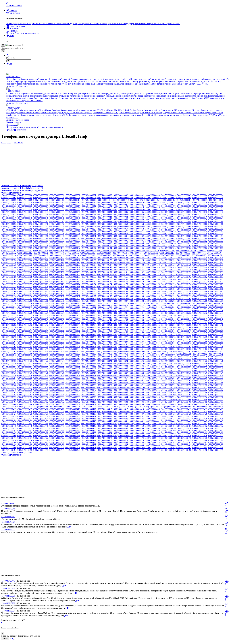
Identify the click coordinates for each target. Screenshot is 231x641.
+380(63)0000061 (24, 226)
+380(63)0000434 (8, 419)
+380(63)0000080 (40, 236)
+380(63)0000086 (104, 238)
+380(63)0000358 (168, 378)
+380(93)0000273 (152, 334)
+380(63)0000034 (72, 212)
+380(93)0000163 (24, 279)
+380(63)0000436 (104, 419)
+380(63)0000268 (104, 332)
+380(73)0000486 (56, 445)
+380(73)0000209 (199, 301)
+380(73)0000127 (72, 260)
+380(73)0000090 (88, 241)
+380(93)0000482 (104, 443)
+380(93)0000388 (72, 395)
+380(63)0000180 (136, 286)
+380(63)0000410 (199, 404)
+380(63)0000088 (199, 238)
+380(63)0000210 (8, 303)
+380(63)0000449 (56, 426)
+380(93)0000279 (215, 337)
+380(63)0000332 (40, 366)
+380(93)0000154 (40, 274)
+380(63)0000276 (40, 337)
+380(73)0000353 (168, 375)
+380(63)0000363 (183, 380)
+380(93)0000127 (88, 260)
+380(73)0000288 (183, 342)
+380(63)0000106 (168, 248)
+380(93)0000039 (120, 214)
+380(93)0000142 (136, 267)
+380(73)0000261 (8, 330)
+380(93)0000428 (199, 414)
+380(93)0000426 (104, 414)
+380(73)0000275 (8, 337)
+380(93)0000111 (214, 250)
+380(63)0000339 (152, 368)
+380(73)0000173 (40, 284)
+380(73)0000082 (152, 236)
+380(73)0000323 (72, 361)
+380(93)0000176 (199, 284)
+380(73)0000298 (215, 346)
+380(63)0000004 (199, 195)
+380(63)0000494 (199, 447)
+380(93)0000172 (8, 284)
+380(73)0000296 (120, 346)
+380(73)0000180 (152, 286)
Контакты (21, 130)
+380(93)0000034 (104, 212)
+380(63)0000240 (104, 318)
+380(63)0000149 (215, 270)
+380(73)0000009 (8, 200)
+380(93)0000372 (199, 385)
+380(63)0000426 (72, 414)
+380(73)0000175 (136, 284)
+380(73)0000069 (199, 229)
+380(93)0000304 (72, 351)
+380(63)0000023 (215, 205)
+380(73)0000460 (152, 431)
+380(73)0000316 (183, 356)
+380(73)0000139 (199, 265)
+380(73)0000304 (56, 351)
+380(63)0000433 (183, 416)
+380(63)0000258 (72, 327)
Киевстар (95, 23)
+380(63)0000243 (24, 320)
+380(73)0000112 (24, 253)
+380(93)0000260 (199, 327)
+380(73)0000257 (40, 327)
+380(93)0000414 (199, 407)
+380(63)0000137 (88, 265)
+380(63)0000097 (183, 243)
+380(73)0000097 (199, 243)
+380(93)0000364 (40, 383)
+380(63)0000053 (88, 221)
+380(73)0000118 (87, 255)
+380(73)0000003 (168, 195)
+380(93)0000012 (167, 200)
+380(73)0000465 (168, 433)
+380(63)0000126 (8, 260)
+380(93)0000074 (8, 233)
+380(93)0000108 (72, 250)
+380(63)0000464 (104, 433)
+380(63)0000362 (136, 380)
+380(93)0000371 (152, 385)
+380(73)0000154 (24, 274)
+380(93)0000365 (88, 383)
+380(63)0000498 (168, 450)
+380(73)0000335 (199, 366)
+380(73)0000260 (183, 327)
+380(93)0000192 (72, 294)
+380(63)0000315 (120, 356)
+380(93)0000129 (183, 260)
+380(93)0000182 (40, 289)
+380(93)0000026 (168, 207)
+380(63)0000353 (152, 375)
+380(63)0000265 (183, 330)
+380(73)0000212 (119, 303)
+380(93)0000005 (56, 197)
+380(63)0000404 (136, 402)
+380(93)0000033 (56, 212)
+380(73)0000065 (8, 229)
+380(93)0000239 (88, 318)
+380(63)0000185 (152, 289)
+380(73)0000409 (168, 404)
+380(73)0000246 (183, 320)
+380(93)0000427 (152, 414)
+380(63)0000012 (135, 200)
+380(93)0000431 (120, 416)
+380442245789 (8, 603)
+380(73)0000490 (24, 447)
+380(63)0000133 (120, 262)
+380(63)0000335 (183, 366)
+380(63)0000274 (168, 334)
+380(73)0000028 (24, 209)
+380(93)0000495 (56, 450)
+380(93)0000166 (168, 279)
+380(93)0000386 (199, 392)
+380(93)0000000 (40, 195)
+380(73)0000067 (104, 229)
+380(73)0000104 (88, 248)
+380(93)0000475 (215, 438)
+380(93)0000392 (40, 397)
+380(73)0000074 (215, 231)
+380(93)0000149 (24, 272)
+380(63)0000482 (72, 443)
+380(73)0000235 (104, 315)
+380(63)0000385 (120, 392)
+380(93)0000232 (199, 313)
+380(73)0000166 (152, 279)
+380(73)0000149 (8, 272)
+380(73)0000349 (199, 373)
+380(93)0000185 (183, 289)
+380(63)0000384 (72, 392)
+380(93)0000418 (168, 409)
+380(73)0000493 (168, 447)
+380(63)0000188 (72, 291)
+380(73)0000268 (120, 332)
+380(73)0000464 (120, 433)
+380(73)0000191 (8, 294)
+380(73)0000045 (168, 217)
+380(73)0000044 (120, 217)
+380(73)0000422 (120, 411)
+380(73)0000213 (167, 303)
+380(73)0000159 (40, 277)
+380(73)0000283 (168, 339)
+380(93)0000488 (168, 445)
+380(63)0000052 (40, 221)
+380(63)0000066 (40, 229)
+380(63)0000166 (136, 279)
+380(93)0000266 (40, 332)
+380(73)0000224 (24, 310)
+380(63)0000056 (8, 224)
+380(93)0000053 (120, 221)
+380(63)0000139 (183, 265)
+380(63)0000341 (24, 371)
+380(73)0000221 (104, 308)
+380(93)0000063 (152, 226)
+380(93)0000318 (72, 358)
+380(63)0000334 (136, 366)
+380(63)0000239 (56, 318)
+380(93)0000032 (8, 212)
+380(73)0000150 (56, 272)
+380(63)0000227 (152, 310)
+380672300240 (8, 588)
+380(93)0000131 (56, 262)
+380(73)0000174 (88, 284)
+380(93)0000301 (152, 349)
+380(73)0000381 (168, 390)
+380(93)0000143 (183, 267)
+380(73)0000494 (215, 447)
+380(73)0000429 (8, 416)
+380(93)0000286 (104, 342)
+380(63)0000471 (215, 435)
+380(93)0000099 (88, 246)
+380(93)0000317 (24, 358)
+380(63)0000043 (56, 217)
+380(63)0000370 (72, 385)
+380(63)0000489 (183, 445)
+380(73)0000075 (40, 233)
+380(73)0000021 (136, 205)
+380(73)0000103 (40, 248)
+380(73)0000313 (40, 356)
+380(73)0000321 (199, 358)
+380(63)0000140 (8, 267)
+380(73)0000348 (152, 373)
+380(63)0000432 (136, 416)
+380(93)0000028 (40, 209)
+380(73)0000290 (56, 344)
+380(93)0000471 (24, 438)
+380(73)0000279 (199, 337)
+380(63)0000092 (168, 241)
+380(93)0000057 (88, 224)
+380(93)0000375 (120, 387)
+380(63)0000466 (199, 433)
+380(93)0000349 (215, 373)
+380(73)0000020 (88, 205)
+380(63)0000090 (72, 241)
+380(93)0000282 (136, 339)
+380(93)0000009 (24, 200)
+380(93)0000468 (104, 435)
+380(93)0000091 (152, 241)
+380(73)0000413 (135, 407)
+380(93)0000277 (120, 337)
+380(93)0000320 (168, 358)
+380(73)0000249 (104, 322)
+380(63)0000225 (56, 310)
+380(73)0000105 (136, 248)
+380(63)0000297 (152, 346)
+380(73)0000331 (8, 366)
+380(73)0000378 (24, 390)
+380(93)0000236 (168, 315)
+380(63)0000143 (152, 267)
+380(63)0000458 (40, 431)
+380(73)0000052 (56, 221)
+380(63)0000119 (119, 255)
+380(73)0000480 (215, 440)
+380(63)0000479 (152, 440)
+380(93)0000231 (152, 313)
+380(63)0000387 (215, 392)
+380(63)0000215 (24, 306)
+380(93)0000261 (24, 330)
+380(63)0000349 (183, 373)
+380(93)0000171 (183, 282)
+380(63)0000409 (152, 404)
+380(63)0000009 (215, 197)
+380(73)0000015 (72, 202)
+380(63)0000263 (88, 330)
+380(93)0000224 (40, 310)
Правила (10, 33)
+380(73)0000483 (136, 443)
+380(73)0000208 (152, 301)
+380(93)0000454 (104, 428)
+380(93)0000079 (24, 236)
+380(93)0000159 (56, 277)
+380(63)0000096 (136, 243)
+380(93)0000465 (183, 433)
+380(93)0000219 (24, 308)
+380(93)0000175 (152, 284)
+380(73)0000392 (24, 397)
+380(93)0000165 (120, 279)
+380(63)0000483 (120, 443)
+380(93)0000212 (135, 303)
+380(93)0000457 (24, 431)
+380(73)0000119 (135, 255)
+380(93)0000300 (104, 349)
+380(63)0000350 (8, 375)
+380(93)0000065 (24, 229)
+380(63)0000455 (120, 428)
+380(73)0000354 (215, 375)
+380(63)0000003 (152, 195)
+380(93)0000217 (152, 306)
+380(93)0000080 (72, 236)
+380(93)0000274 (199, 334)
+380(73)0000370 (88, 385)
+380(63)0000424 (199, 411)
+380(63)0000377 (183, 387)
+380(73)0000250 (152, 322)
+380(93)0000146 (104, 270)
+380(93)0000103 (56, 248)
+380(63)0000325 (152, 361)
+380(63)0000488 (136, 445)
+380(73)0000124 (152, 258)
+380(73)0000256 (215, 325)
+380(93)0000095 (120, 243)
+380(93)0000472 (72, 438)
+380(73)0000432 (152, 416)
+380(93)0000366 (136, 383)
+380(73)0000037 (8, 214)
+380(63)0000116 (198, 253)
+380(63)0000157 (152, 274)
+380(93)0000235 (120, 315)
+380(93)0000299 (56, 349)
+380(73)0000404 (152, 402)
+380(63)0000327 (24, 363)
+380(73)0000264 (152, 330)
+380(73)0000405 (199, 402)
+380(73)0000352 (120, 375)
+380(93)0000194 (168, 294)
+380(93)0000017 (183, 202)
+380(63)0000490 (8, 447)
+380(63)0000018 (199, 202)
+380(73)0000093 (8, 243)
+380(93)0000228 (8, 313)
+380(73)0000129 (168, 260)
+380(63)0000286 (72, 342)
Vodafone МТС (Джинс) (67, 23)
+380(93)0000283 (183, 339)
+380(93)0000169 (88, 282)
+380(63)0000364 (8, 383)
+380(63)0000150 (40, 272)
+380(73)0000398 (88, 399)
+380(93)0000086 (136, 238)
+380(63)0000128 (104, 260)
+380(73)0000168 (24, 282)
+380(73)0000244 (88, 320)
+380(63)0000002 (104, 195)
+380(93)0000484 (199, 443)
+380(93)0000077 (152, 233)
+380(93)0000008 (199, 197)
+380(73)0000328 (88, 363)
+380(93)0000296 (136, 346)
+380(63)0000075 (24, 233)
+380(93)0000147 (152, 270)
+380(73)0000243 (40, 320)
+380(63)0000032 (199, 209)
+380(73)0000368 (215, 383)
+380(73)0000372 (183, 385)
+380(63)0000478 (104, 440)
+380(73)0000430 (56, 416)
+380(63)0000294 (8, 346)
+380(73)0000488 (152, 445)
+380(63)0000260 (168, 327)
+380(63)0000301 (120, 349)
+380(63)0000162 (168, 277)
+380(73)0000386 (183, 392)
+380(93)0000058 (136, 224)
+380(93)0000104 (104, 248)
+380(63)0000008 (168, 197)
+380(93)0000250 (168, 322)
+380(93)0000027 (215, 207)
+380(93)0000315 (152, 356)
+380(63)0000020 (72, 205)
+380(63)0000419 (183, 409)
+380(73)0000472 (56, 438)
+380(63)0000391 (183, 395)
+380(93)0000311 (183, 354)
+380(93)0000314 (104, 356)
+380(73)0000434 (24, 419)
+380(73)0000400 (183, 399)
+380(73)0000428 (183, 414)
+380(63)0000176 (168, 284)
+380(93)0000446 (168, 423)
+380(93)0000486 (72, 445)
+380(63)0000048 (72, 219)
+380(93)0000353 (183, 375)
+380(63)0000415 (215, 407)
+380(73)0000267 (72, 332)
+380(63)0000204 (168, 298)
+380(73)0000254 (120, 325)
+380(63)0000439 (24, 421)
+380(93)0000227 (183, 310)
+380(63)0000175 (120, 284)
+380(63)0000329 (120, 363)
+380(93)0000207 (120, 301)
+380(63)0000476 (8, 440)
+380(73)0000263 (104, 330)
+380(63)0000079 (215, 233)
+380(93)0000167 (215, 279)
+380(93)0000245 (152, 320)
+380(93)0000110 (167, 250)
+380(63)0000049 (120, 219)
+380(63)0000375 (88, 387)
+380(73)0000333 (104, 366)
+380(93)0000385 (152, 392)
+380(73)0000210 (24, 303)
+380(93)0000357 (152, 378)
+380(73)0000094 (56, 243)
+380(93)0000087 (183, 238)
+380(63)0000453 (24, 428)
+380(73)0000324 (120, 361)
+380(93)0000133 (152, 262)
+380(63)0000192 (40, 294)
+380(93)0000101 (183, 246)
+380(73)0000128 (120, 260)
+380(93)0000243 (56, 320)
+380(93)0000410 (8, 407)
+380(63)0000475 (183, 438)
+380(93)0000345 (24, 373)
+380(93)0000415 (24, 409)
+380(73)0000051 (8, 221)
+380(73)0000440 (88, 421)
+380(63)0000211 (56, 303)
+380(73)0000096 (152, 243)
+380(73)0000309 (72, 354)
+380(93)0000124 (168, 258)
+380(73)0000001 (72, 195)
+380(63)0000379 (56, 390)
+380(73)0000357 (136, 378)
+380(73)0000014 (24, 202)
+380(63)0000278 (136, 337)
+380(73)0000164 (56, 279)
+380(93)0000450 (136, 426)
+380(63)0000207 (88, 301)
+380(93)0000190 (199, 291)
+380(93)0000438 (8, 421)
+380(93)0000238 (40, 318)
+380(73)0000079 (8, 236)
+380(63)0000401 (215, 399)
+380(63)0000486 (40, 445)
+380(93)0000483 (152, 443)
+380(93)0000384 (104, 392)
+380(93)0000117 (56, 255)
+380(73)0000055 (199, 221)
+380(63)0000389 (88, 395)
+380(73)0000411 (40, 407)
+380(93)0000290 (72, 344)
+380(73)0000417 (104, 409)
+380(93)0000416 (72, 409)
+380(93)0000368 (8, 385)
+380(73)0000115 (166, 253)
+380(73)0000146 (88, 270)
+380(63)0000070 (8, 231)
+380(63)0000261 (215, 327)
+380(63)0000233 (215, 313)
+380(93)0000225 (88, 310)
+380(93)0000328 (104, 363)
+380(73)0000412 (88, 407)
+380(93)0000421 (88, 411)
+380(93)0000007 (152, 197)
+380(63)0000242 (199, 318)
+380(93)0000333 (120, 366)
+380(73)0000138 (152, 265)
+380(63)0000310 (104, 354)
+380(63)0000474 (136, 438)
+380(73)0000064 (183, 226)
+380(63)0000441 (120, 421)
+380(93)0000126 (40, 260)
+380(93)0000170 (136, 282)
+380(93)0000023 (24, 207)
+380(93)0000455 (152, 428)
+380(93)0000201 (56, 298)
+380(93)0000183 (88, 289)
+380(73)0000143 (168, 267)
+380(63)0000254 (104, 325)
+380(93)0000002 (136, 195)
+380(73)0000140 (24, 267)
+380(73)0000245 (136, 320)
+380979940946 (8, 509)
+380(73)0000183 (72, 289)
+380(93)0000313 (56, 356)
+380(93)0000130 (8, 262)
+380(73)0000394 (120, 397)
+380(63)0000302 (168, 349)
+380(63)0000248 (40, 322)
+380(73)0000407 (72, 404)
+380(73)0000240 (120, 318)
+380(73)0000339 (168, 368)
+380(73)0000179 (104, 286)
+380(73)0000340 (215, 368)
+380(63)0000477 (56, 440)
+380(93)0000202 (104, 298)
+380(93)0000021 (152, 205)
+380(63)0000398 (72, 399)
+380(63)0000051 (215, 219)
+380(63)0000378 (8, 390)
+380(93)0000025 (120, 207)
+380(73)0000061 (40, 226)
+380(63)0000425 (24, 414)
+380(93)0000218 (199, 306)
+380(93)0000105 (152, 248)
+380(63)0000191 (215, 291)
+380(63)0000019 (24, 205)
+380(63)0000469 (120, 435)
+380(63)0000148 (168, 270)
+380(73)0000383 (40, 392)
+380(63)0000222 (136, 308)
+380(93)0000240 (136, 318)
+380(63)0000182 (8, 289)
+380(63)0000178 (40, 286)
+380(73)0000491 (72, 447)
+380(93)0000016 (136, 202)
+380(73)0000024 (56, 207)
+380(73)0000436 (120, 419)
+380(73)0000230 (88, 313)
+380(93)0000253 (88, 325)
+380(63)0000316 (168, 356)
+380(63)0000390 (136, 395)
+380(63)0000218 (168, 306)
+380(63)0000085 (56, 238)
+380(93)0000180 (168, 286)
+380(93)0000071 (88, 231)
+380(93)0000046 (8, 219)
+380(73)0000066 (56, 229)
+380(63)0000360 (40, 380)
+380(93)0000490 (40, 447)
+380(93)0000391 (215, 395)
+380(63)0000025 (88, 207)
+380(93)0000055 (215, 221)
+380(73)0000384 (88, 392)
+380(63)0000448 (8, 426)
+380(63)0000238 (8, 318)
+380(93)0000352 (136, 375)
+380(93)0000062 (104, 226)
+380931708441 (8, 581)
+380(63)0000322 (8, 361)
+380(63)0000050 (168, 219)
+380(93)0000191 (24, 294)
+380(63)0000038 (40, 214)
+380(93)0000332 (72, 366)
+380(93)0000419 (215, 409)
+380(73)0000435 (72, 419)
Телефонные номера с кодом (22, 185)
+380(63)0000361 (88, 380)
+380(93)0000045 (183, 217)
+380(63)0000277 (88, 337)
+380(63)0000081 (88, 236)
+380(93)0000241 (183, 318)
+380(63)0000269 (152, 332)
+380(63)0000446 (136, 423)
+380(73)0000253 (72, 325)
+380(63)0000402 (40, 402)
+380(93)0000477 (88, 440)
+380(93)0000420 (40, 411)
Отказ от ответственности (27, 33)
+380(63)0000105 (120, 248)
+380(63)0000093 (215, 241)
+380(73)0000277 (104, 337)
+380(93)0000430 (72, 416)
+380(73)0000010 (56, 200)
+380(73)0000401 (8, 402)
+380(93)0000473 (120, 438)
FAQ (11, 130)
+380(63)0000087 (152, 238)
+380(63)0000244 (72, 320)
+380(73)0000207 (104, 301)
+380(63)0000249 (88, 322)
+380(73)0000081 (104, 236)
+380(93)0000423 (183, 411)
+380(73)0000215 (40, 306)
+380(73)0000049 (136, 219)
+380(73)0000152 (152, 272)
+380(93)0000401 (24, 402)
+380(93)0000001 (88, 195)
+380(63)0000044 (104, 217)
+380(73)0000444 (56, 423)
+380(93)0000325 (183, 361)
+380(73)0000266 (24, 332)
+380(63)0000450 (104, 426)
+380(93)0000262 (72, 330)
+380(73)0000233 (8, 315)
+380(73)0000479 (168, 440)
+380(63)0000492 (104, 447)
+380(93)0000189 (152, 291)
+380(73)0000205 (8, 301)
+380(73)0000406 (24, 404)
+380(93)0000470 (199, 435)
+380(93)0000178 (72, 286)
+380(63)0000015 (56, 202)
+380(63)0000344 (168, 371)
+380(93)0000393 (88, 397)
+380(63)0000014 (8, 202)
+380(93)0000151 (120, 272)
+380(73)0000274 (183, 334)
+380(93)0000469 (152, 435)
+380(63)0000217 (120, 306)
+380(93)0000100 (136, 246)
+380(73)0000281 (72, 339)
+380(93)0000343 (152, 371)
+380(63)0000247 (215, 320)
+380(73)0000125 (199, 258)
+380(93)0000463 (88, 433)
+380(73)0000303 (8, 351)
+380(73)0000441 (136, 421)
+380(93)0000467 (56, 435)
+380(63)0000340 (199, 368)
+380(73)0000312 (215, 354)
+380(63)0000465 (152, 433)
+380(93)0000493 (183, 447)
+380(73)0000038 (56, 214)
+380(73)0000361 (104, 380)
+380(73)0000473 (104, 438)
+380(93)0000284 (8, 342)
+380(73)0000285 (40, 342)
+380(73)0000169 (72, 282)
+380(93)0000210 (40, 303)
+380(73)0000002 (120, 195)
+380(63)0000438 (199, 419)
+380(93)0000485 (24, 445)
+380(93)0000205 (24, 301)
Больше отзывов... (14, 122)
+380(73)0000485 (8, 445)
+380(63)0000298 (199, 346)
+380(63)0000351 (56, 375)
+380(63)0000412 (72, 407)
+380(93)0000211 (88, 303)
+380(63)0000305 (88, 351)
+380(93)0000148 (199, 270)
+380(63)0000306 (136, 351)
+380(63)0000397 (24, 399)
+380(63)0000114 (103, 253)
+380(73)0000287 (136, 342)
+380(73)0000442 (183, 421)
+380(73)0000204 (183, 298)
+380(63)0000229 (24, 313)
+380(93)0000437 (183, 419)
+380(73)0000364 (24, 383)
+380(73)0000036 (183, 212)
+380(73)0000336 (24, 368)
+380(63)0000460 (136, 431)
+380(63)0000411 (24, 407)
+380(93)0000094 (72, 243)
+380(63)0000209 (183, 301)
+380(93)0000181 (215, 286)
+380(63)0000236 (136, 315)
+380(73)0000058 (120, 224)
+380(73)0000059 (168, 224)
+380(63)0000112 (8, 253)
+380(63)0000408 (104, 404)
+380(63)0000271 (24, 334)
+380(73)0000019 (40, 205)
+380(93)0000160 (104, 277)
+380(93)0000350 (40, 375)
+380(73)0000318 (56, 358)
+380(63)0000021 (120, 205)
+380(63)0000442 (168, 421)
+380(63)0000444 (40, 423)
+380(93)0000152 (168, 272)
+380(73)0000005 (40, 197)
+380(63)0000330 (168, 363)
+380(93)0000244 (104, 320)
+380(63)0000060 (199, 224)
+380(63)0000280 (8, 339)
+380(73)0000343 (136, 371)
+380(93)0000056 (40, 224)
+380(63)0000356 (72, 378)
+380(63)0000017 (152, 202)
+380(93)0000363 (215, 380)
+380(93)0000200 (8, 298)
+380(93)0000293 (215, 344)
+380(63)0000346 (40, 373)
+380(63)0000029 (56, 209)
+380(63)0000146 (72, 270)
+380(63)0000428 (168, 414)
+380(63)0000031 (152, 209)
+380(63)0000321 (183, 358)
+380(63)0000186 (199, 289)
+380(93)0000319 (120, 358)
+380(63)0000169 (56, 282)
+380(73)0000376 (152, 387)
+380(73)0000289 (8, 344)
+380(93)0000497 (152, 450)
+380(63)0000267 (56, 332)
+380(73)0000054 (152, 221)
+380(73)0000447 (199, 423)
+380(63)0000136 (40, 265)
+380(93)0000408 (136, 404)
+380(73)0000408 (120, 404)
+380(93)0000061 (56, 226)
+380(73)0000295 (72, 346)
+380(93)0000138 (168, 265)
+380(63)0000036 (168, 212)
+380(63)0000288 (168, 342)
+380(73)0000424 (215, 411)
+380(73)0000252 (24, 325)
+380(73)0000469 (136, 435)
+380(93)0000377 (215, 387)
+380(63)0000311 (151, 354)
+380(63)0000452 (199, 426)
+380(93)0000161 (152, 277)
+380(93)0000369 (56, 385)
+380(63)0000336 (8, 368)
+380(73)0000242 (215, 318)
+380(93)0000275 (24, 337)
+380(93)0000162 (199, 277)
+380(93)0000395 (183, 397)
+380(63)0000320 (136, 358)
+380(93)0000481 (56, 443)
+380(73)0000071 (72, 231)
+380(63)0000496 (72, 450)
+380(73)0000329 (136, 363)
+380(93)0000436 (136, 419)
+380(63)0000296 (104, 346)
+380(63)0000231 (120, 313)
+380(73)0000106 (183, 248)
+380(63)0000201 (24, 298)
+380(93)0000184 (136, 289)
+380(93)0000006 (104, 197)
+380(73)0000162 (183, 277)
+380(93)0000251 (215, 322)
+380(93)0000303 (24, 351)
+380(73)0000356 (88, 378)
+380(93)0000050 (199, 219)
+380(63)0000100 (104, 246)
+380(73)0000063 (136, 226)
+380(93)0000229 (56, 313)
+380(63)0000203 (120, 298)
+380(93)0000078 (199, 233)
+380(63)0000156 (104, 274)
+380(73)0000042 (24, 217)
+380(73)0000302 (183, 349)
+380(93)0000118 (103, 255)
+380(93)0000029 (88, 209)
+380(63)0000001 (56, 195)
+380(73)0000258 (88, 327)
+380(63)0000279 (183, 337)
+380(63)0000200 (199, 296)
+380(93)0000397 (56, 399)
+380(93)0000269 (183, 332)
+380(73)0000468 (88, 435)
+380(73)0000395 (168, 397)
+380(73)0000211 (72, 303)
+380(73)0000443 (8, 423)
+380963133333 (8, 530)
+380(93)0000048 (104, 219)
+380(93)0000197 (88, 296)
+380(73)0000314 (88, 356)
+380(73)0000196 (24, 296)
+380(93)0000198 (136, 296)
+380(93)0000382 (8, 392)
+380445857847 (8, 516)
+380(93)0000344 (199, 371)
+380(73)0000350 (24, 375)
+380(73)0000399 (136, 399)
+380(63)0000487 (88, 445)
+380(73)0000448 (24, 426)
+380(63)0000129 (152, 260)
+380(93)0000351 (88, 375)
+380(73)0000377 (199, 387)
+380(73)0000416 (56, 409)
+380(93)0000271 (56, 334)
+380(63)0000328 (72, 363)
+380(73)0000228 (215, 310)
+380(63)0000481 (24, 443)
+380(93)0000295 (88, 346)
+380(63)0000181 (183, 286)
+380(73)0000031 (168, 209)
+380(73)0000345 (8, 373)
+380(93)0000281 (88, 339)
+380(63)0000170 (104, 282)
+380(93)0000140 (40, 267)
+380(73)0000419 (199, 409)
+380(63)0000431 (88, 416)
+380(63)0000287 (120, 342)
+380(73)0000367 (168, 383)
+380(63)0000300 (72, 349)
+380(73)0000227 (168, 310)
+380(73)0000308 (24, 354)
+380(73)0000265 (199, 330)
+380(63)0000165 (88, 279)
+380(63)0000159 (24, 277)
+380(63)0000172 (199, 282)
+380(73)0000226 (120, 310)
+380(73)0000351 (72, 375)
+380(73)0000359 (8, 380)
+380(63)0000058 (104, 224)
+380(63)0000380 (104, 390)
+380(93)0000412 (103, 407)
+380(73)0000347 (104, 373)
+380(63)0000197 (56, 296)
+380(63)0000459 (88, 431)
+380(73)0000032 (215, 209)
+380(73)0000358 (183, 378)
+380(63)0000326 (199, 361)
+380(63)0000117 (24, 255)
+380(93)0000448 (40, 426)
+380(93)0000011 (119, 200)
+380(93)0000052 (72, 221)
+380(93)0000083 (215, 236)
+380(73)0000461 (199, 431)
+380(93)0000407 (88, 404)
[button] (7, 55)
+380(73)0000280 (24, 339)
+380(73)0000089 (40, 241)
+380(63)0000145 (24, 270)
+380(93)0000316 (199, 356)
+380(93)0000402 (72, 402)
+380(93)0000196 (40, 296)
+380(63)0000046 (199, 217)
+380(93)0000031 (183, 209)
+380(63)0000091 (120, 241)
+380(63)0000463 (56, 433)
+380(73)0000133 (136, 262)
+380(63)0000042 (8, 217)
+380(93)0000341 (56, 371)
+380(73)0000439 (40, 421)
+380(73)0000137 (104, 265)
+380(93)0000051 (24, 221)
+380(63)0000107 (215, 248)
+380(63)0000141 (56, 267)
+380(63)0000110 (136, 250)
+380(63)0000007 (120, 197)
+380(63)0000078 (168, 233)
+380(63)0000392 (8, 397)
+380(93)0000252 (40, 325)
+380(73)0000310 (120, 354)
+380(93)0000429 (24, 416)
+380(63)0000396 (199, 397)
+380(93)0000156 (136, 274)
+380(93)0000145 (56, 270)
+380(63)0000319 (88, 358)
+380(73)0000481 (40, 443)
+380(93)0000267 (88, 332)
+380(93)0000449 (88, 426)
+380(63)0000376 (136, 387)
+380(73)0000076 (88, 233)
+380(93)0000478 (136, 440)
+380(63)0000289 (215, 342)
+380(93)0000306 (168, 351)
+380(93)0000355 (56, 378)
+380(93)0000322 (40, 361)
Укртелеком (140, 23)
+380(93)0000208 (168, 301)
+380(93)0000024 (72, 207)
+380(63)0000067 (88, 229)
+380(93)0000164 (72, 279)
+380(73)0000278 (152, 337)
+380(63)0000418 (136, 409)
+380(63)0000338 (104, 368)
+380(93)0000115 (182, 253)
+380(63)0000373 (215, 385)
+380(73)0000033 (40, 212)
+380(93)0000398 (104, 399)
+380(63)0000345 (215, 371)
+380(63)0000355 (24, 378)
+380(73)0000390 (152, 395)
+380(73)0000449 (72, 426)
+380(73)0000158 (215, 274)
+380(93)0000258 (104, 327)
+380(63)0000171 (152, 282)
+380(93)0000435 (88, 419)
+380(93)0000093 (24, 243)
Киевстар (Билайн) (108, 23)
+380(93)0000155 (88, 274)
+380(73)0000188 (88, 291)
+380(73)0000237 (199, 315)
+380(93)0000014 (40, 202)
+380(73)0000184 (120, 289)
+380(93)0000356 (104, 378)
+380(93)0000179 (120, 286)
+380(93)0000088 (8, 241)
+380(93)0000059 (183, 224)
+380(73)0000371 (136, 385)
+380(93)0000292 (168, 344)
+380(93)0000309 (88, 354)
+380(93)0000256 (8, 327)
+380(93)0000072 (136, 231)
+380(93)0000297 (183, 346)
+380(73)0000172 (215, 282)
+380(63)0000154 (8, 274)
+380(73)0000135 (8, 265)
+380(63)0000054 (136, 221)
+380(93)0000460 (168, 431)
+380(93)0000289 (24, 344)
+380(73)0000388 (56, 395)
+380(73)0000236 (152, 315)
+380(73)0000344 (183, 371)
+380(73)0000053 (104, 221)
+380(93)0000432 (168, 416)
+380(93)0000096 (168, 243)
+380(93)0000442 (199, 421)
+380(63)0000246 (168, 320)
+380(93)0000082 (168, 236)
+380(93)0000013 (215, 200)
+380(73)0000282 (120, 339)
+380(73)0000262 (56, 330)
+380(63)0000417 (88, 409)
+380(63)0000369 (24, 385)
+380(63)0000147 (120, 270)
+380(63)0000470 (168, 435)
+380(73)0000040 (152, 214)
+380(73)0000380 (120, 390)
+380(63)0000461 (183, 431)
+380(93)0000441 (152, 421)
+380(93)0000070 (40, 231)
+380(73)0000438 (215, 419)
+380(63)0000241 (152, 318)
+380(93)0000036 (199, 212)
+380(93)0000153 (215, 272)
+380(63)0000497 (120, 450)
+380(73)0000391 (199, 395)
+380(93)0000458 (72, 431)
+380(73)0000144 (215, 267)
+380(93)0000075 (56, 233)
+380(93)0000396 (8, 399)
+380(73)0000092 (183, 241)
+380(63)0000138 (136, 265)
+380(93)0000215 (56, 306)
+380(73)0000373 (8, 387)
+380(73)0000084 (24, 238)
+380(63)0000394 (104, 397)
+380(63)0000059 (152, 224)
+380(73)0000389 (104, 395)
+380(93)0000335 (215, 366)
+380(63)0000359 (215, 378)
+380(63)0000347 (88, 373)
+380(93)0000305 (120, 351)
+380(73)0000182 (24, 289)
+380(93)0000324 (136, 361)
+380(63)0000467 (24, 435)
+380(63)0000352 (104, 375)
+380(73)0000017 (168, 202)
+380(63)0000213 (151, 303)
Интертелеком (84, 23)
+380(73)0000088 (215, 238)
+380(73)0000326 (215, 361)
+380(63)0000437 (152, 419)
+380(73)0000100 (120, 246)
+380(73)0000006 (88, 197)
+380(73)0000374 (56, 387)
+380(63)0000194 (136, 294)
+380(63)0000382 (199, 390)
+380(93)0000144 (8, 270)
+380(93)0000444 (72, 423)
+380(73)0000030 (120, 209)
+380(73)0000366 (120, 383)
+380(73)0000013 (199, 200)
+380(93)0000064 (199, 226)
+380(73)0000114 (119, 253)
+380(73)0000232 (183, 313)
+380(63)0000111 (183, 250)
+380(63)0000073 (152, 231)
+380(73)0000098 (24, 246)
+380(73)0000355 (40, 378)
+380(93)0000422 (136, 411)
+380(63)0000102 (199, 246)
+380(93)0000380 (136, 390)
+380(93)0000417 (120, 409)
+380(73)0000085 (72, 238)
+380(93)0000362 (168, 380)
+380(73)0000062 (88, 226)
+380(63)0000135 (215, 262)
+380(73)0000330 (183, 363)
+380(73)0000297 (168, 346)
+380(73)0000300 (88, 349)
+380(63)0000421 (56, 411)
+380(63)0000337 (56, 368)
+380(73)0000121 (8, 258)
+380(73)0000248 (56, 322)
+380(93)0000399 (152, 399)
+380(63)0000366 (104, 383)
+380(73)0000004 (215, 195)
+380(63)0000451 (152, 426)
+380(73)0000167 (199, 279)
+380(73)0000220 (56, 308)
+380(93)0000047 (56, 219)
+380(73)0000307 (199, 351)
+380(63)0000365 (56, 383)
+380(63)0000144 (199, 267)
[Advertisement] (81, 165)
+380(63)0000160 (72, 277)
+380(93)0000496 (104, 450)
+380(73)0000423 (168, 411)
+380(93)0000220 (72, 308)
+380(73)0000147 (136, 270)
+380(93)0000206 (72, 301)
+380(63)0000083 (183, 236)
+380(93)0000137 (120, 265)
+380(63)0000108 (40, 250)
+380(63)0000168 (8, 282)
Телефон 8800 (152, 23)
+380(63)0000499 (215, 450)
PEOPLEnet (37, 23)
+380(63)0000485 (215, 443)
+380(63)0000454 (72, 428)
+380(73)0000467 (40, 435)
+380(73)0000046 (215, 217)
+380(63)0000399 (120, 399)
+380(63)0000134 (168, 262)
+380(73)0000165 (104, 279)
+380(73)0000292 (152, 344)
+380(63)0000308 (8, 354)
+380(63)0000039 (88, 214)
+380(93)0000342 (104, 371)
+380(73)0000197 (72, 296)
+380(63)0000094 (40, 243)
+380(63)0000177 (215, 284)
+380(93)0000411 (56, 407)
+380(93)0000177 (24, 286)
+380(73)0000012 (151, 200)
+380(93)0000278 (168, 337)
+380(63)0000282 (104, 339)
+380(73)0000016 (120, 202)
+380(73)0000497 (136, 450)
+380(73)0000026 (152, 207)
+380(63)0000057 (56, 224)
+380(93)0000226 (136, 310)
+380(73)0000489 (199, 445)
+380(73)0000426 (88, 414)
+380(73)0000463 (72, 433)
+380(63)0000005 (24, 197)
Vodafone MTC (49, 23)
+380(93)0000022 (199, 205)
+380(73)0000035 (136, 212)
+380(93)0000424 (8, 414)
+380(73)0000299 (40, 349)
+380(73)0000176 (183, 284)
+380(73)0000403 (104, 402)
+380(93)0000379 (88, 390)
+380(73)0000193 (104, 294)
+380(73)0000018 (215, 202)
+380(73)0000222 (152, 308)
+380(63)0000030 (104, 209)
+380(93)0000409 (183, 404)
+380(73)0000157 (168, 274)
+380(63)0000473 (88, 438)
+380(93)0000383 (56, 392)
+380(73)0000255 (168, 325)
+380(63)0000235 (88, 315)
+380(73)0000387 (8, 395)
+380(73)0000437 (168, 419)
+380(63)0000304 (40, 351)
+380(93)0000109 (120, 250)
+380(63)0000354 (199, 375)
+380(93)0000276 (72, 337)
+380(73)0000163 (8, 279)
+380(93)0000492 (136, 447)
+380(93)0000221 (120, 308)
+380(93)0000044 (136, 217)
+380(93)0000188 (104, 291)
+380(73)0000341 (40, 371)
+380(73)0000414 (183, 407)
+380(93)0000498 (199, 450)
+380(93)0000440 (104, 421)
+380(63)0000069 (183, 229)
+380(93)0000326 (8, 363)
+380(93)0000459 (120, 431)
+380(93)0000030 (136, 209)
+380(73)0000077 (136, 233)
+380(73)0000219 (8, 308)
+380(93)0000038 (72, 214)
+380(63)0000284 (199, 339)
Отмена (5, 639)
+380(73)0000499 (8, 452)
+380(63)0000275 (215, 334)
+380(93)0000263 (120, 330)
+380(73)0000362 (152, 380)
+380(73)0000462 (24, 433)
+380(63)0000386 (168, 392)
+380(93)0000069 (215, 229)
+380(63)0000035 (120, 212)
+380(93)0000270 (8, 334)
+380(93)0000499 (24, 452)
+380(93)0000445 (120, 423)
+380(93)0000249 (120, 322)
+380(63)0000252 (8, 325)
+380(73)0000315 (136, 356)
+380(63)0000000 (8, 195)
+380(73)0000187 (40, 291)
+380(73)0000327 (40, 363)
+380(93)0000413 (151, 407)
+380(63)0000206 (40, 301)
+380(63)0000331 (215, 363)
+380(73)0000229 (40, 313)
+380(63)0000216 (72, 306)
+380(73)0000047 (40, 219)
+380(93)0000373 (24, 387)
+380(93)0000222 (168, 308)
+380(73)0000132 (88, 262)
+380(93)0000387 (24, 395)
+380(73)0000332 (56, 366)
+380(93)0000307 (215, 351)
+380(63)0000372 (168, 385)
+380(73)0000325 (168, 361)
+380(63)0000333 (88, 366)
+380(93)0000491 (88, 447)
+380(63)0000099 (56, 246)
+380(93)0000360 (72, 380)
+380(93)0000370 (104, 385)
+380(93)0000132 (104, 262)
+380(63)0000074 (199, 231)
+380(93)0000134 (199, 262)
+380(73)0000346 (56, 373)
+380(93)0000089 (56, 241)
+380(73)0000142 (120, 267)
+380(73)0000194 (152, 294)
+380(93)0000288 (199, 342)
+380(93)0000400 (199, 399)
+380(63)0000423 (152, 411)
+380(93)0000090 (104, 241)
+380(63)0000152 (136, 272)
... (68, 527)
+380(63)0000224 (8, 310)
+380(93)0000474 (168, 438)
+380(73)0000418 (152, 409)
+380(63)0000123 (88, 258)
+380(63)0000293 (183, 344)
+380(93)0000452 (8, 428)
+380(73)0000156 (120, 274)
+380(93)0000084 (40, 238)
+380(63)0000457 (215, 428)
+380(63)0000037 (215, 212)
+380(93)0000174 (104, 284)
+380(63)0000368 (199, 383)
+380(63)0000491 (56, 447)
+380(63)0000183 (56, 289)
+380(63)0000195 (183, 294)
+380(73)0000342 (88, 371)
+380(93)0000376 (168, 387)
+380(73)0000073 (168, 231)
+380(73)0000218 (183, 306)
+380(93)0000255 (183, 325)
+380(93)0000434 (40, 419)
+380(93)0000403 (120, 402)
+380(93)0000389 (120, 395)
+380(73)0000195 (199, 294)
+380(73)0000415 (8, 409)
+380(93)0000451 (183, 426)
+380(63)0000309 (56, 354)
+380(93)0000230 (104, 313)
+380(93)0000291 (120, 344)
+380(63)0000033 (24, 212)
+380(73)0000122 (56, 258)
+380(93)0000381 (183, 390)
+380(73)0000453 (40, 428)
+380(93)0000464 (136, 433)
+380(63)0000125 (183, 258)
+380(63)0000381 (152, 390)
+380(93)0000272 (104, 334)
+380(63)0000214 (199, 303)
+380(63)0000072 (104, 231)
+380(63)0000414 (167, 407)
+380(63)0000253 (56, 325)
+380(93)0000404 (168, 402)
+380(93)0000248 (72, 322)
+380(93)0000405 (215, 402)
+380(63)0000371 (120, 385)
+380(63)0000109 (88, 250)
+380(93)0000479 (183, 440)
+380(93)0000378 (40, 390)
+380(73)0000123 (104, 258)
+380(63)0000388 (40, 395)
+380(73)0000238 (24, 318)
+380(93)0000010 (72, 200)
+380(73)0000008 (183, 197)
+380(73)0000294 (24, 346)
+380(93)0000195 (215, 294)
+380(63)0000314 (72, 356)
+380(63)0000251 (183, 322)
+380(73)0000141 (72, 267)
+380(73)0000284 (215, 339)
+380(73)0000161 (136, 277)
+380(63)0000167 (183, 279)
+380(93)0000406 (40, 404)
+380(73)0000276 (56, 337)
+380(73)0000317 (8, 358)
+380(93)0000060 (8, 226)
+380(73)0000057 (72, 224)
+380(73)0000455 (136, 428)
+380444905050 (8, 596)
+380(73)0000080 (56, 236)
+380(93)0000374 (72, 387)
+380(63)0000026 (136, 207)
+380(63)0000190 (168, 291)
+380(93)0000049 (152, 219)
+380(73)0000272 (88, 334)
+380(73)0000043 (72, 217)
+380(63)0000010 (40, 200)
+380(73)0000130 (215, 260)
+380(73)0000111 (198, 250)
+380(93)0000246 (199, 320)
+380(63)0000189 (120, 291)
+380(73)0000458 (56, 431)
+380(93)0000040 (168, 214)
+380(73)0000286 (88, 342)
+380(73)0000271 (40, 334)
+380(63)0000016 (104, 202)
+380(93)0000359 (24, 380)
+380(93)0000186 (8, 291)
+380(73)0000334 (152, 366)
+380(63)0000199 (152, 296)
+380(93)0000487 (120, 445)
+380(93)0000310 (136, 354)
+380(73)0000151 (104, 272)
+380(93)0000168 (40, 282)
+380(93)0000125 (215, 258)
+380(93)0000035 (152, 212)
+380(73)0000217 (136, 306)
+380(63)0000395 (152, 397)
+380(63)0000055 (183, 221)
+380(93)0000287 (152, 342)
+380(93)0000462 (40, 433)
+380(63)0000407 (56, 404)
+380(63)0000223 (183, 308)
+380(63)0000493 (152, 447)
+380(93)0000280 (40, 339)
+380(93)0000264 (168, 330)
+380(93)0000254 (136, 325)
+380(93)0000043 (88, 217)
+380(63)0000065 (215, 226)
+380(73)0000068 (152, 229)
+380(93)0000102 (8, 248)
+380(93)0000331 (24, 366)
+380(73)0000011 (104, 200)
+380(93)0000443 (24, 423)
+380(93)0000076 (104, 233)
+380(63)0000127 (56, 260)
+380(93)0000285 (56, 342)
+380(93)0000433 (215, 416)
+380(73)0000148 (183, 270)
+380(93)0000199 (183, 296)
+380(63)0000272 (72, 334)
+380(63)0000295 (56, 346)
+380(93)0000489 (215, 445)
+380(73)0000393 (72, 397)
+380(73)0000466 (215, 433)
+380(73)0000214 (215, 303)
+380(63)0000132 (72, 262)
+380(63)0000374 (40, 387)
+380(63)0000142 (104, 267)
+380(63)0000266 (8, 332)
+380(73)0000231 (136, 313)
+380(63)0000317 (215, 356)
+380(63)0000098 (8, 246)
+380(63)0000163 (215, 277)
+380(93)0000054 (168, 221)
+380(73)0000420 (24, 411)
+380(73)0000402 (56, 402)
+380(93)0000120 (198, 255)
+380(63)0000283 (152, 339)
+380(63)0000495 (24, 450)
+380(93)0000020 (104, 205)
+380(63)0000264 (136, 330)
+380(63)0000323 (56, 361)
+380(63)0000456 (168, 428)
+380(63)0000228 (199, 310)
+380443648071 (8, 522)
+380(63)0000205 (215, 298)
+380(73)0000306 (152, 351)
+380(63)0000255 (152, 325)
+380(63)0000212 (103, 303)
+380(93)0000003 (183, 195)
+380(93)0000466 (8, 435)
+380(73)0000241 (168, 318)
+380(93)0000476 (40, 440)
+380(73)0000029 (72, 209)
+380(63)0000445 (88, 423)
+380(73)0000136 (56, 265)
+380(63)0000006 (72, 197)
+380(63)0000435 (56, 419)
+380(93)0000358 (199, 378)
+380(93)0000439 (56, 421)
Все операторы (13, 23)
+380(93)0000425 (56, 414)
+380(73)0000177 (8, 286)
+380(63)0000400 (168, 399)
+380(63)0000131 (24, 262)
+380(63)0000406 (8, 404)
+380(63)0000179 (88, 286)
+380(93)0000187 (56, 291)
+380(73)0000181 (199, 286)
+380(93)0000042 (40, 217)
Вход (12, 638)
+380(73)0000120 (182, 255)
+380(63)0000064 (168, 226)
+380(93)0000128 (136, 260)
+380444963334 (8, 611)
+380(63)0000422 (104, 411)
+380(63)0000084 (8, 238)
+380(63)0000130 (199, 260)
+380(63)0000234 (40, 315)
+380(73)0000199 (168, 296)
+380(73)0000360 (56, 380)
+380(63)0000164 (40, 279)
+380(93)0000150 (72, 272)
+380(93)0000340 (8, 371)
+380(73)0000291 (104, 344)
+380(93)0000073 (183, 231)
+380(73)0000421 (72, 411)
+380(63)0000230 (72, 313)
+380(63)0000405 (183, 402)
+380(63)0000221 (88, 308)
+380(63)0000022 (168, 205)
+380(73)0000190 (183, 291)
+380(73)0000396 (215, 397)
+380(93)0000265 (215, 330)
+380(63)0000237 (183, 315)
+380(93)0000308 (40, 354)
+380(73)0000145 (40, 270)
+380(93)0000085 (88, 238)
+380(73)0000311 (167, 354)
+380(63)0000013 (183, 200)
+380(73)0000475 (199, 438)
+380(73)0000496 (88, 450)
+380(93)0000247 (24, 322)
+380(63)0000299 (24, 349)
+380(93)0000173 (56, 284)
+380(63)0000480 (199, 440)
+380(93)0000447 (215, 423)
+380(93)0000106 (199, 248)
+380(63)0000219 (215, 306)
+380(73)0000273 (136, 334)
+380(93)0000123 (120, 258)
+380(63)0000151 (88, 272)
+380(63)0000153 (183, 272)
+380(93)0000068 (168, 229)
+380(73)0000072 (120, 231)
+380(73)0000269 (168, 332)
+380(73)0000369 (40, 385)
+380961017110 (8, 503)
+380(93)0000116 (8, 255)
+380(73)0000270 (215, 332)
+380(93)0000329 (152, 363)
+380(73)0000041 (199, 214)
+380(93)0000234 (72, 315)
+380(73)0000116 (213, 253)
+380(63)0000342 (72, 371)
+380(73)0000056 (24, 224)
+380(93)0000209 (215, 301)
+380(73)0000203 (136, 298)
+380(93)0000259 (152, 327)
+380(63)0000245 (120, 320)
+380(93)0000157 (183, 274)
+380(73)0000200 (215, 296)
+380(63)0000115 (150, 253)
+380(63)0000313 (24, 356)
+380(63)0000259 (120, 327)
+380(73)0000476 (24, 440)
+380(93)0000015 (88, 202)
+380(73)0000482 (88, 443)
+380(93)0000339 (183, 368)
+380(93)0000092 (199, 241)
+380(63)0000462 (8, 433)
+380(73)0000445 (104, 423)
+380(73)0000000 (24, 195)
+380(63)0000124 (136, 258)
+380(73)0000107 (8, 250)
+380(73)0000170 (120, 282)
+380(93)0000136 (72, 265)
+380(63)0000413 (119, 407)
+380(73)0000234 (56, 315)
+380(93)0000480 (8, 443)
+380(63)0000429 (215, 414)
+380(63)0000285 (24, 342)
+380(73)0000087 (168, 238)
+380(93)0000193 (120, 294)
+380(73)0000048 (88, 219)
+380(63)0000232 (168, 313)
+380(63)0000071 (56, 231)
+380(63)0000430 (40, 416)
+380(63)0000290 (40, 344)
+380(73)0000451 (168, 426)
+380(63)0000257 (24, 327)
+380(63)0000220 (40, 308)
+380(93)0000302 (199, 349)
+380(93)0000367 (183, 383)
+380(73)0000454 (88, 428)
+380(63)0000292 (136, 344)
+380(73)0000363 (199, 380)
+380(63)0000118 (71, 255)
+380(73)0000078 (183, 233)
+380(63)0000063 (120, 226)
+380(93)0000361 (120, 380)
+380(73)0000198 (120, 296)
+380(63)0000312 (199, 354)
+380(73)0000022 (183, 205)
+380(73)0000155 (72, 274)
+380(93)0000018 (8, 205)
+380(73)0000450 (120, 426)
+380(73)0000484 (183, 443)
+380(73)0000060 (215, 224)
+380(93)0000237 (215, 315)
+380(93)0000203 (152, 298)
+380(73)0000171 (168, 282)
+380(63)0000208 (136, 301)
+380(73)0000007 (136, 197)
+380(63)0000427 (120, 414)
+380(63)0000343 (120, 371)
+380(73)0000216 (88, 306)
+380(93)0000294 (40, 346)
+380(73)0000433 (199, 416)
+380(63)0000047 (24, 219)
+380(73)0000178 (56, 286)
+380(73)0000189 (136, 291)
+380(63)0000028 (8, 209)
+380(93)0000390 (168, 395)
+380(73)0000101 (168, 246)
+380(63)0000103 (24, 248)
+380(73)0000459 (104, 431)
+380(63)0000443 (215, 421)
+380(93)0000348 (168, 373)
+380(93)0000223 (215, 308)
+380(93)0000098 (40, 246)
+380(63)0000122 (40, 258)
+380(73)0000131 (40, 262)
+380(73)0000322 (24, 361)
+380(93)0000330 (199, 363)
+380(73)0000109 (104, 250)
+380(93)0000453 (56, 428)
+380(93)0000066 (72, 229)
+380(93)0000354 (8, 378)
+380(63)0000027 (183, 207)
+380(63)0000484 (168, 443)
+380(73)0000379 (72, 390)
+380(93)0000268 (136, 332)
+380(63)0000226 (104, 310)
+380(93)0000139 (215, 265)
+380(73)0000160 (88, 277)
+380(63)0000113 (56, 253)
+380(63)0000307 (183, 351)
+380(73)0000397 (40, 399)
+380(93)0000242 (8, 320)
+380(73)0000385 (136, 392)
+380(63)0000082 (136, 236)
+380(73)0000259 (136, 327)
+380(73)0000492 (120, 447)
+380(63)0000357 (120, 378)
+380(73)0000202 (88, 298)
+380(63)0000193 (88, 294)
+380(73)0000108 (56, 250)
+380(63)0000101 (152, 246)
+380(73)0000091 (136, 241)
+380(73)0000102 (215, 246)
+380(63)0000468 (72, 435)
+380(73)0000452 (215, 426)
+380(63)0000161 (120, 277)
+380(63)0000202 (72, 298)
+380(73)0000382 (215, 390)
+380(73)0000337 (72, 368)
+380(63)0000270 (199, 332)
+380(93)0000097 (215, 243)
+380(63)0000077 (120, 233)
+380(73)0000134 (183, 262)
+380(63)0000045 (152, 217)
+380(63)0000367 (152, 383)
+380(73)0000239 (72, 318)
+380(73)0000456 (183, 428)
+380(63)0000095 (88, 243)
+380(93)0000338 (136, 368)
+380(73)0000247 (8, 322)
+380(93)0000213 (183, 303)
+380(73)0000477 (72, 440)
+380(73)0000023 (8, 207)
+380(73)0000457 (8, 431)
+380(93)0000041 (215, 214)
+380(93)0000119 (150, 255)
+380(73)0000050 (183, 219)
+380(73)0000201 (40, 298)
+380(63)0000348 (136, 373)
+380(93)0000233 (24, 315)
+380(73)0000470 (183, 435)
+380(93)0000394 (136, 397)
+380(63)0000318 (40, 358)
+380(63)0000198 (104, 296)
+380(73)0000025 (104, 207)
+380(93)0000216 (104, 306)
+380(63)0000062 (72, 226)
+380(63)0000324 (104, 361)
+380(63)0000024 (40, 207)
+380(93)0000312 (8, 356)
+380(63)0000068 (136, 229)
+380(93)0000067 (120, 229)
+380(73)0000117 (40, 255)
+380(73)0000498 (183, 450)
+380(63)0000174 (72, 284)
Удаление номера (17, 127)
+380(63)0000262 (40, 330)
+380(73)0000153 (199, 272)
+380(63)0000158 (199, 274)
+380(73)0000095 (104, 243)
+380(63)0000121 (214, 255)
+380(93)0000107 (24, 250)
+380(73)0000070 (24, 231)
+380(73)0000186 (215, 289)
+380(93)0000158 (8, 277)
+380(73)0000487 (104, 445)
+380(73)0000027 (199, 207)
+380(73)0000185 (168, 289)
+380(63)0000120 (166, 255)
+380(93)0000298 (8, 349)
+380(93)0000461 (215, 431)
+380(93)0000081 (120, 236)
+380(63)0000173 (24, 284)
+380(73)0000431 (104, 416)
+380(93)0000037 (24, 214)
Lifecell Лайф (26, 23)
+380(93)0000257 (56, 327)
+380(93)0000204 (199, 298)
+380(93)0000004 (8, 197)
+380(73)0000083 (199, 236)
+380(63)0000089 (24, 241)
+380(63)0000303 (215, 349)
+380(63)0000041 (183, 214)
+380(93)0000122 (72, 258)
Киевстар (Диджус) (126, 23)
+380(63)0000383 (24, 392)
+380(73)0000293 (199, 344)
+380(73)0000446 (152, 423)
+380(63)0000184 (104, 289)
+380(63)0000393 (56, 397)
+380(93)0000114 (135, 253)
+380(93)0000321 (215, 358)
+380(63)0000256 (199, 325)
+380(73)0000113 (71, 253)
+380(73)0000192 (56, 294)
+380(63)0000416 (40, 409)
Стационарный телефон (169, 23)
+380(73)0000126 (24, 260)
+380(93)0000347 (120, 373)
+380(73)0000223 (199, 308)
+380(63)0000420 (8, 411)
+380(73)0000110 (151, 250)
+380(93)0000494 (8, 450)
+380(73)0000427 (136, 414)
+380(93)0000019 (56, 205)
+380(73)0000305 (104, 351)
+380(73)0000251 (199, 322)
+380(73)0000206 (56, 301)
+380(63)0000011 (88, 200)
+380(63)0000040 (136, 214)
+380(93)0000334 (168, 366)
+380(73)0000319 (104, 358)
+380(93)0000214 (8, 306)
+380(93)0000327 (56, 363)
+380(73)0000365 (72, 383)
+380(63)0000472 (40, 438)
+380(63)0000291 (88, 344)
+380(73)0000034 (88, 212)
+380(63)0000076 (72, 233)
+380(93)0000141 (88, 267)
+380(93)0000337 (88, 368)
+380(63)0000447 (183, 423)
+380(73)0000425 (40, 414)
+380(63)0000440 (72, 421)
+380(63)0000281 (56, 339)
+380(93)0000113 (87, 253)
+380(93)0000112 (40, 253)
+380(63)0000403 (88, 402)
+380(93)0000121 (24, 258)
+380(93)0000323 (88, 361)
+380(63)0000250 (136, 322)
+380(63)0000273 (120, 334)
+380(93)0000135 (24, 265)
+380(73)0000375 (104, 387)
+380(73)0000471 (8, 438)
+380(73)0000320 (152, 358)
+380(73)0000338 (120, 368)
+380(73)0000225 (72, 310)
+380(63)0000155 (56, 274)
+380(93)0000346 (72, 373)
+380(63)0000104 (72, 248)
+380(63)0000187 (24, 291)
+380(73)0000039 (104, 214)
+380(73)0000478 (120, 440)
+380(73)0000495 (40, 450)
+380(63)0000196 (8, 296)
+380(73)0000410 (215, 404)
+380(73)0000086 (120, 238)
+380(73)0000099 (72, 246)
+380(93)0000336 (40, 368)
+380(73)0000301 (136, 349)
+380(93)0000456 (199, 428)
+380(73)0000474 (152, 438)
